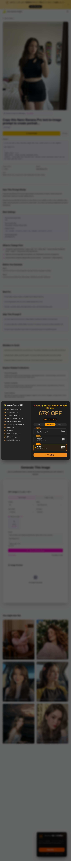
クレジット (61, 424)
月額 (39, 424)
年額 (50, 424)
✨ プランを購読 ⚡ (50, 455)
